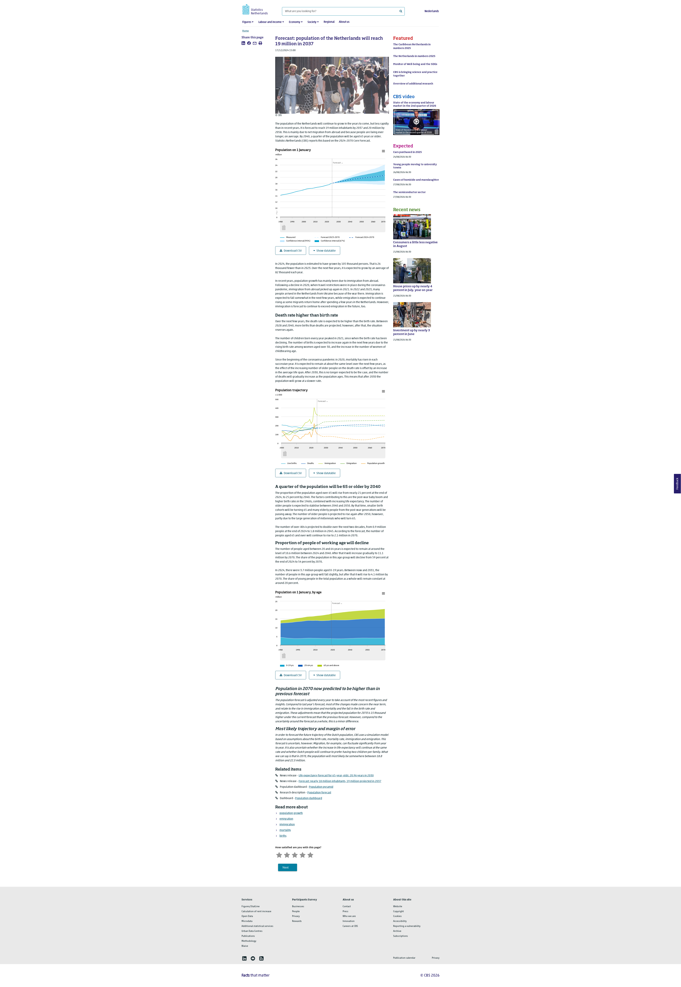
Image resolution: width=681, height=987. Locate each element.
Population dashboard (308, 798)
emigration (286, 819)
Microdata (247, 921)
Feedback (677, 484)
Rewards (297, 921)
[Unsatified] (287, 854)
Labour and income (270, 22)
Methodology (249, 941)
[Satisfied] (302, 854)
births (282, 836)
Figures (246, 22)
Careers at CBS (350, 926)
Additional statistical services (257, 926)
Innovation (349, 921)
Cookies (397, 916)
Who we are (349, 916)
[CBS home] (258, 8)
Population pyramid (321, 787)
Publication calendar (404, 958)
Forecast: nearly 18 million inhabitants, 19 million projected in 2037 (340, 781)
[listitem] (243, 43)
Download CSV (293, 250)
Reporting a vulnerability (406, 926)
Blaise (245, 946)
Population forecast (319, 792)
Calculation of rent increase (256, 911)
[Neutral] (295, 854)
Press (345, 911)
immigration (287, 824)
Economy (294, 22)
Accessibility (400, 921)
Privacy (296, 916)
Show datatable (326, 250)
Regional (329, 22)
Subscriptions (400, 936)
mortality (285, 830)
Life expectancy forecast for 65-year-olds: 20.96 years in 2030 (336, 775)
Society (312, 22)
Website (397, 906)
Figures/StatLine (251, 906)
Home (245, 31)
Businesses (298, 906)
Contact (347, 906)
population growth (291, 813)
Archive (397, 931)
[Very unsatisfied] (279, 854)
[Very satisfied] (310, 854)
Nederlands (432, 11)
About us (344, 22)
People (296, 911)
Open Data (247, 916)
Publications (248, 936)
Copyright (398, 911)
